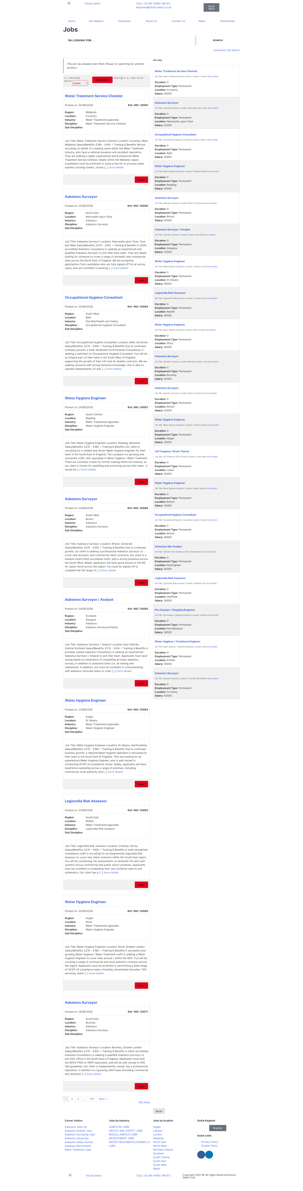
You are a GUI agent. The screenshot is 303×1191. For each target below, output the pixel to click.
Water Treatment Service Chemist (94, 96)
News (202, 21)
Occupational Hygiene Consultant (94, 297)
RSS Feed (144, 1102)
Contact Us (178, 21)
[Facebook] (201, 1155)
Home (71, 21)
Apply (141, 179)
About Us (151, 21)
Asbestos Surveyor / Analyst (89, 599)
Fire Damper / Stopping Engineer (175, 609)
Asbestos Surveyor (81, 197)
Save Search (102, 79)
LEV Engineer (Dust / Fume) (172, 451)
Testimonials (227, 21)
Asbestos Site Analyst (168, 546)
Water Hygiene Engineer (85, 398)
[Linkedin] (209, 1155)
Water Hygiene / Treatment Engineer (177, 641)
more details (116, 167)
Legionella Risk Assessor (86, 801)
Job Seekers (96, 21)
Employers (124, 21)
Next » (103, 1098)
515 (92, 1098)
